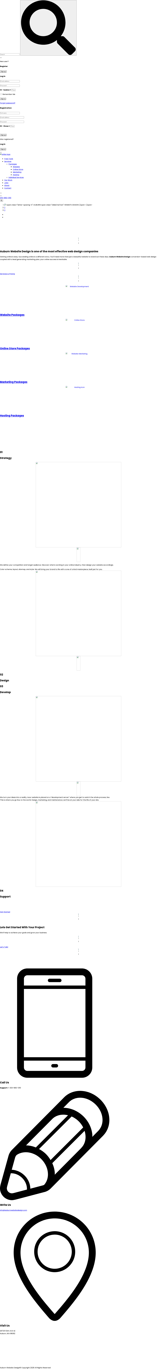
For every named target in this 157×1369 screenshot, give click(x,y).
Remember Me (8, 94)
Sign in (3, 149)
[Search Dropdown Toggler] (1, 200)
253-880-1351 (5, 198)
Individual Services (16, 177)
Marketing (17, 172)
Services (7, 161)
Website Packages (12, 315)
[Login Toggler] (1, 152)
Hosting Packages (12, 415)
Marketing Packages (13, 382)
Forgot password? (7, 103)
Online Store (18, 169)
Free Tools (8, 159)
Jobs (6, 183)
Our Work (8, 180)
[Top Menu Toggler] (1, 195)
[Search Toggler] (1, 57)
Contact (7, 188)
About (6, 185)
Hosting (16, 175)
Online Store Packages (15, 348)
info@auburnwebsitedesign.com (13, 1210)
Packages (13, 164)
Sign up (3, 71)
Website (16, 167)
